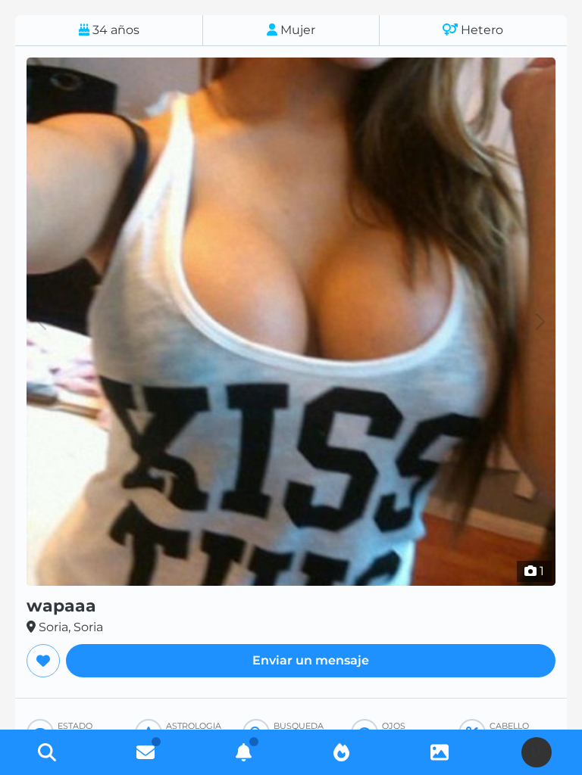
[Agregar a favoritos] (43, 660)
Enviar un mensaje (310, 660)
